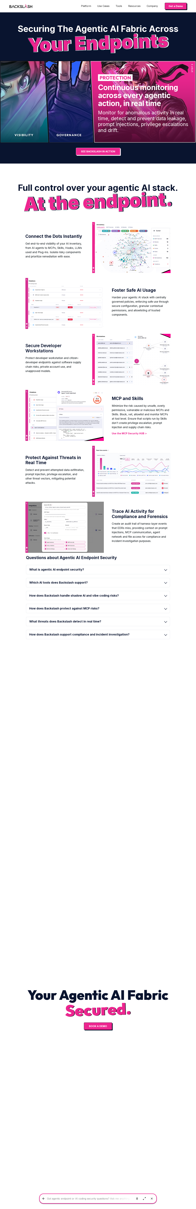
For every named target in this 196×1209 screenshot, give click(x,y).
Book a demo (98, 1026)
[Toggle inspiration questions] (43, 1198)
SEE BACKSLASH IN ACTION (98, 151)
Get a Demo (176, 6)
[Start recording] (137, 1198)
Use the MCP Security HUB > (129, 433)
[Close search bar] (151, 1198)
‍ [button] (64, 608)
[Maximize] (144, 1198)
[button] (86, 6)
